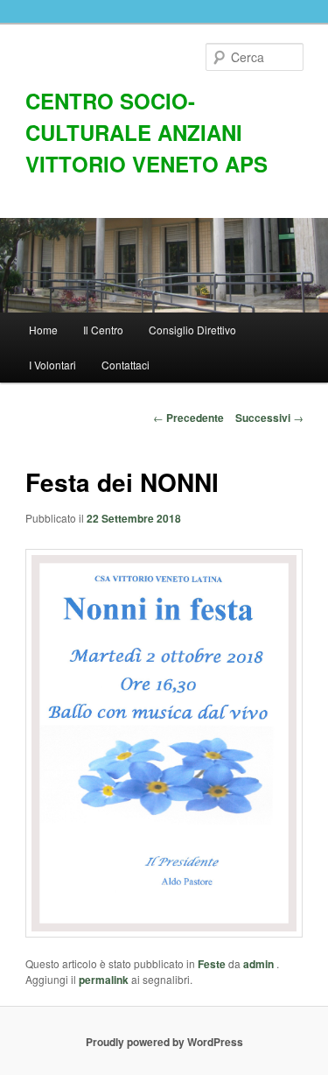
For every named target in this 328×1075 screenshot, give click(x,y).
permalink (104, 979)
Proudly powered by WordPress (164, 1042)
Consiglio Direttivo (192, 329)
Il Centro (103, 329)
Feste (212, 964)
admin (259, 964)
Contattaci (125, 364)
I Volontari (52, 364)
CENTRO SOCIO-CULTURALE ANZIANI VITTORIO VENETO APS (146, 132)
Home (43, 329)
